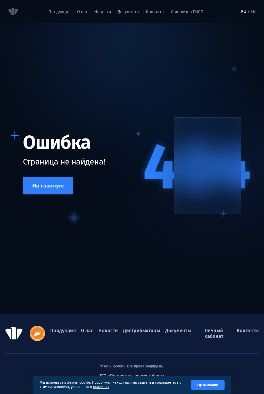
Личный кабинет (213, 333)
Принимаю (207, 385)
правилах (101, 387)
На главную (48, 186)
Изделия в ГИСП (187, 11)
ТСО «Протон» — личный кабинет (132, 375)
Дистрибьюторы (141, 330)
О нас (87, 330)
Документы (129, 11)
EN (253, 11)
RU (243, 11)
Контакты (155, 11)
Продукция (59, 11)
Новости (102, 11)
